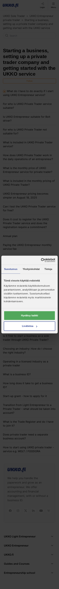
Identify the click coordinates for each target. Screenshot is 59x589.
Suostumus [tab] (10, 269)
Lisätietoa (27, 326)
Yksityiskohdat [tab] (31, 269)
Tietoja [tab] (48, 269)
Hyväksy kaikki (29, 315)
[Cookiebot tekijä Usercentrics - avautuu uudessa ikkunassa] (41, 260)
